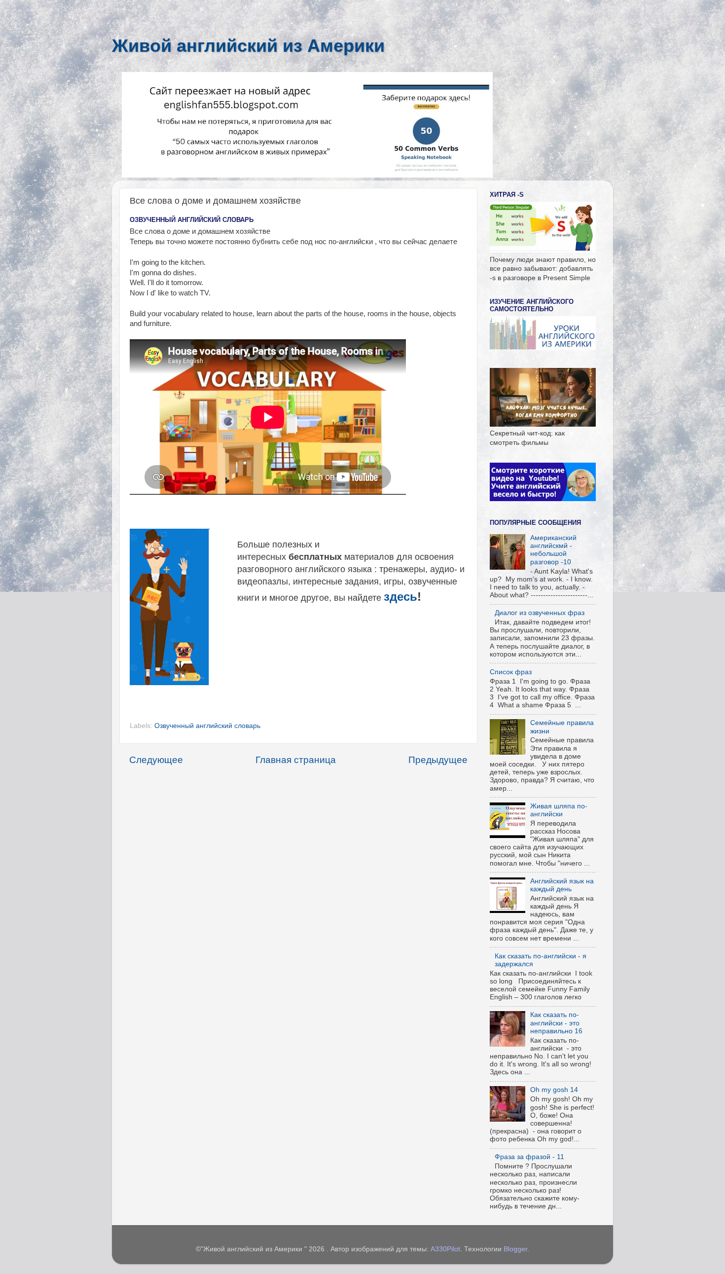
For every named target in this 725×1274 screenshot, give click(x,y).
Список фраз (511, 672)
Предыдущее (438, 760)
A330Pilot (445, 1249)
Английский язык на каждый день (562, 885)
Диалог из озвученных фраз (539, 613)
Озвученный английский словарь (207, 725)
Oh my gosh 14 (554, 1089)
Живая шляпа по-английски (558, 810)
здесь (400, 596)
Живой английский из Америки (248, 46)
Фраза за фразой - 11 (529, 1157)
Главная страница (295, 760)
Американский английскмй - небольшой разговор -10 (553, 550)
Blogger (515, 1249)
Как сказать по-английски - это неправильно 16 (556, 1022)
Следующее (156, 760)
